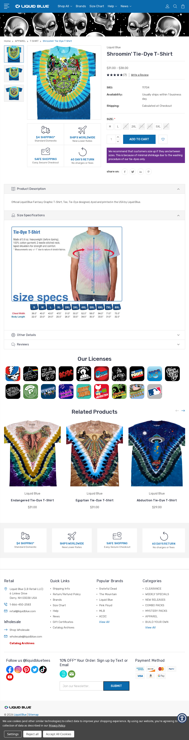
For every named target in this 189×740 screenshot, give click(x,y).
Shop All (63, 6)
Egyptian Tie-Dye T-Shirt (95, 500)
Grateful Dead (108, 588)
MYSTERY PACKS (156, 611)
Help (111, 6)
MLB (102, 611)
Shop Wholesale (20, 630)
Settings (13, 734)
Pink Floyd (105, 605)
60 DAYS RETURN (82, 159)
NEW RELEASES (155, 599)
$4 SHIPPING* (45, 137)
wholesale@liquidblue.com (26, 636)
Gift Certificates (63, 622)
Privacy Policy (57, 725)
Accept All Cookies (58, 734)
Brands (81, 6)
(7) (125, 75)
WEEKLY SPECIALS (157, 594)
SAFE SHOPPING (46, 159)
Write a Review (140, 75)
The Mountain (108, 594)
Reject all (32, 734)
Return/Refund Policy (67, 594)
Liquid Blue (106, 599)
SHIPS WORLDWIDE (82, 137)
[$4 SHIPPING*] (46, 129)
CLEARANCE (153, 588)
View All (104, 622)
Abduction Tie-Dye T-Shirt (157, 500)
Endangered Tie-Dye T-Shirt (32, 500)
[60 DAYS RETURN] (83, 151)
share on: (113, 171)
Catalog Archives (22, 643)
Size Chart (97, 6)
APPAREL (151, 616)
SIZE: (111, 119)
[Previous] (177, 410)
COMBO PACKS (154, 605)
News (124, 6)
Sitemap (33, 714)
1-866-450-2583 (20, 604)
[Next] (183, 410)
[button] (182, 718)
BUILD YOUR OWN (156, 622)
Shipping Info (61, 588)
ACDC (103, 616)
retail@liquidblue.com (23, 611)
